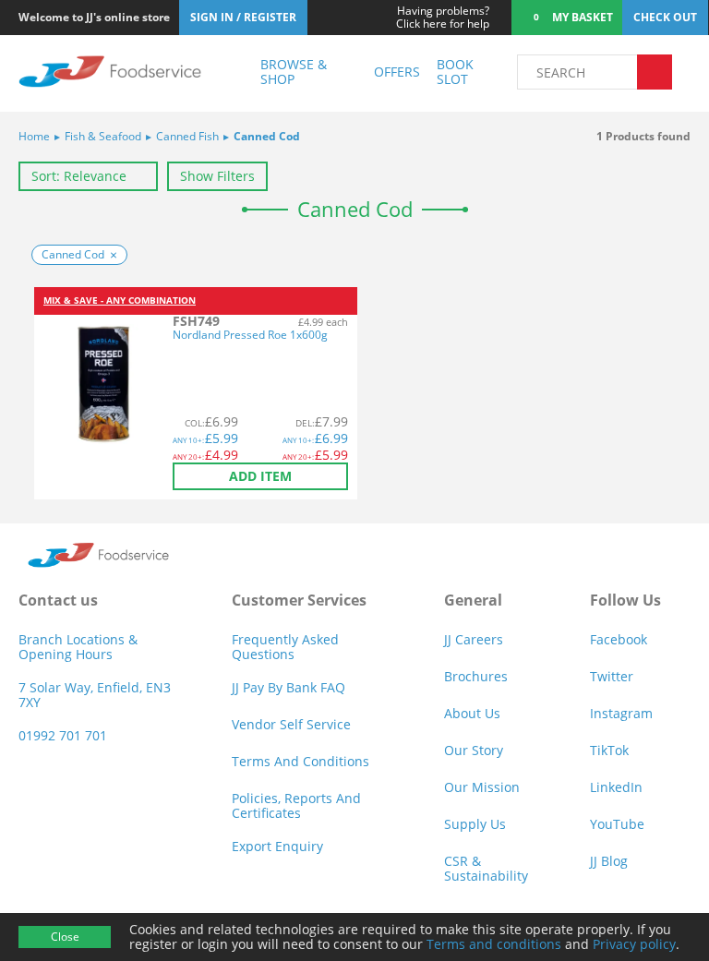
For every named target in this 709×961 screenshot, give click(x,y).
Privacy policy (634, 944)
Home (34, 136)
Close (65, 936)
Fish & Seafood (97, 136)
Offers (397, 71)
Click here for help (442, 17)
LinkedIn (616, 787)
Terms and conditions (494, 944)
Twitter (611, 676)
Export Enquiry (277, 846)
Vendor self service (291, 724)
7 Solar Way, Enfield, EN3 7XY (94, 695)
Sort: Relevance (78, 176)
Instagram (621, 713)
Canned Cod (261, 136)
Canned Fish (182, 136)
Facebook (618, 639)
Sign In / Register (243, 17)
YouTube (617, 824)
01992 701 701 (62, 735)
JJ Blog (609, 861)
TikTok (609, 750)
